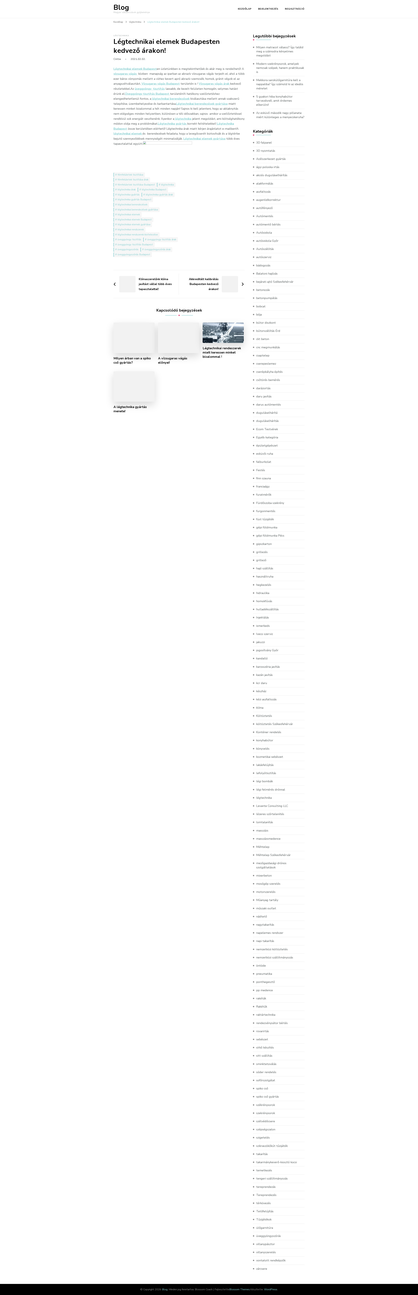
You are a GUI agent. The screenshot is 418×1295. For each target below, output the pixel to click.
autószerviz (263, 257)
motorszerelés (265, 892)
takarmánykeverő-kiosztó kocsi (276, 1162)
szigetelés (263, 1138)
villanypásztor (265, 1244)
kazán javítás (264, 675)
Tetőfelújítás (264, 1211)
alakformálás (264, 183)
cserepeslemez (266, 364)
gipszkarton (264, 544)
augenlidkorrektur (268, 200)
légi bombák (264, 781)
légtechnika (121, 35)
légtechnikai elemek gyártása (134, 224)
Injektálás (262, 617)
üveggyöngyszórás (128, 249)
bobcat (260, 306)
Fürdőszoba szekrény (270, 503)
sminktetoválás (266, 1064)
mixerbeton (264, 876)
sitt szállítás (264, 1056)
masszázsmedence (268, 839)
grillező (261, 560)
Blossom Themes (239, 1289)
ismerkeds (263, 626)
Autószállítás (265, 249)
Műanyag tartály (267, 900)
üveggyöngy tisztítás (129, 239)
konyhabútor (264, 740)
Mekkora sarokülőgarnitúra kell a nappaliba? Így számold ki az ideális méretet (279, 84)
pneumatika (264, 974)
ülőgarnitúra (264, 1228)
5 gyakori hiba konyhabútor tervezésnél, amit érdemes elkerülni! (274, 101)
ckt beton (262, 339)
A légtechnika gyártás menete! (130, 409)
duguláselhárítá (266, 413)
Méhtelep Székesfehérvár (273, 855)
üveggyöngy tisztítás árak (161, 239)
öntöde (261, 966)
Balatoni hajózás (267, 274)
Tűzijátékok (264, 1219)
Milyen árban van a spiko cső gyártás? (132, 360)
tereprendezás (266, 1187)
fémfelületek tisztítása (130, 174)
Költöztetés (264, 716)
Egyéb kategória (267, 437)
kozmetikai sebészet (269, 757)
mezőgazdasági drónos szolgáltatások (271, 865)
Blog (121, 7)
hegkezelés (263, 585)
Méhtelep (262, 847)
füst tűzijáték (265, 519)
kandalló (262, 658)
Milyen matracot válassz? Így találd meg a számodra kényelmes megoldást (279, 51)
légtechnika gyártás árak (159, 194)
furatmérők (263, 495)
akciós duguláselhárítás (271, 175)
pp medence (264, 990)
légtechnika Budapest (154, 189)
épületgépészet (267, 445)
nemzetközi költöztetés (272, 949)
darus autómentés (268, 405)
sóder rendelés (266, 1072)
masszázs (262, 830)
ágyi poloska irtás (267, 167)
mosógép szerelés (268, 884)
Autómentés (264, 216)
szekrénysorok (265, 1113)
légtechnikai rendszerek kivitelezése (138, 234)
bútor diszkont (266, 323)
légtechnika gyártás (129, 194)
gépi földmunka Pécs (270, 536)
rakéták (261, 998)
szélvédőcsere (265, 1121)
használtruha (264, 576)
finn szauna (263, 478)
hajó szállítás (264, 568)
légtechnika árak (127, 189)
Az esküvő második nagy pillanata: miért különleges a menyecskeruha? (280, 115)
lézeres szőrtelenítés (270, 814)
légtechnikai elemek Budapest (135, 219)
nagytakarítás (265, 925)
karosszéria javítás (268, 667)
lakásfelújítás (265, 765)
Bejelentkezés (268, 8)
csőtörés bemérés (268, 380)
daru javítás (264, 396)
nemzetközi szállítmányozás (274, 957)
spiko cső (262, 1088)
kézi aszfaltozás (266, 699)
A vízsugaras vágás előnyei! (172, 360)
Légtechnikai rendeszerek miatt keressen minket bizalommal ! (222, 352)
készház (261, 691)
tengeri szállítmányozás (272, 1178)
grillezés (262, 552)
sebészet (262, 1039)
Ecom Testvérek (267, 429)
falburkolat (263, 462)
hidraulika (262, 593)
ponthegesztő (265, 982)
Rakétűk (261, 1007)
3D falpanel (264, 143)
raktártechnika (265, 1015)
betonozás (263, 290)
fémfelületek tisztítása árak (133, 179)
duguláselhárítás (267, 421)
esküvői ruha (264, 454)
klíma (259, 708)
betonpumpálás (266, 298)
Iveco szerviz (264, 634)
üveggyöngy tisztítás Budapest (135, 244)
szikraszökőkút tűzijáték (272, 1146)
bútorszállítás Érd (268, 331)
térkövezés (263, 1203)
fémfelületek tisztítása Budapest (136, 184)
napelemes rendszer (269, 933)
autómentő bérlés (268, 224)
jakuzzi (260, 642)
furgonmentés (265, 511)
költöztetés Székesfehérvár (274, 724)
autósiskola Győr (267, 241)
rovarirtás (262, 1031)
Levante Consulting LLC (272, 806)
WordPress (270, 1289)
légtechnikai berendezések (132, 204)
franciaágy (263, 486)
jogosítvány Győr (267, 650)
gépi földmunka (266, 527)
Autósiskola (264, 233)
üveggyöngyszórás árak (158, 249)
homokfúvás (264, 601)
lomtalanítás (264, 822)
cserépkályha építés (269, 372)
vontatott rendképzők (271, 1260)
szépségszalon (265, 1129)
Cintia (117, 59)
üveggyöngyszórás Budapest (134, 254)
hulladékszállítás (267, 609)
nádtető (261, 916)
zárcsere (261, 1269)
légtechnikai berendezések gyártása (138, 209)
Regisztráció (295, 8)
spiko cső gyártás (267, 1097)
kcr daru (261, 683)
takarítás (262, 1154)
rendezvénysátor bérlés (272, 1023)
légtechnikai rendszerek (131, 229)
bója (259, 314)
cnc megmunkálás (268, 347)
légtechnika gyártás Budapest (134, 199)
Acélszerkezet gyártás (271, 159)
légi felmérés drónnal (270, 790)
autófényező (264, 208)
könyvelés (262, 749)
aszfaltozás (263, 192)
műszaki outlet (266, 908)
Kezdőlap (244, 8)
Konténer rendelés (268, 732)
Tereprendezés (266, 1195)
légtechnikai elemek (129, 214)
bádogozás (263, 265)
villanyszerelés (266, 1252)
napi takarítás (265, 941)
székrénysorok (265, 1105)
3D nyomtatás (265, 151)
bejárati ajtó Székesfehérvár (274, 282)
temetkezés (264, 1170)
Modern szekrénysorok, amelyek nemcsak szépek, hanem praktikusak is (280, 68)
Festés (260, 470)
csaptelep (262, 355)
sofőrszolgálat (265, 1080)
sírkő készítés (265, 1047)
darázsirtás (263, 388)
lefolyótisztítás (266, 773)
